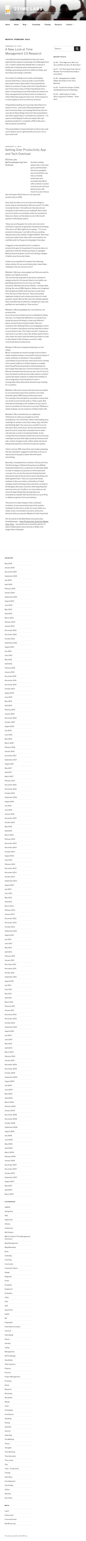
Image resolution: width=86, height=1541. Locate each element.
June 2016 (8, 810)
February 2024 (10, 588)
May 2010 (8, 1044)
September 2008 (11, 1127)
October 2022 (10, 639)
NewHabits (9, 1360)
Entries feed (9, 1515)
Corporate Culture (11, 1268)
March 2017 (9, 776)
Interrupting (9, 1335)
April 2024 (8, 584)
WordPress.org (10, 1523)
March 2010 (9, 1052)
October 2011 (10, 973)
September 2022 (11, 643)
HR (6, 1318)
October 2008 (10, 1123)
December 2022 (10, 630)
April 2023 (8, 613)
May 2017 (8, 768)
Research (58, 24)
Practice (8, 1372)
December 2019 (10, 685)
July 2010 (8, 1035)
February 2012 (10, 956)
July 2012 (8, 939)
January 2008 (10, 1161)
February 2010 (10, 1056)
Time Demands (10, 1456)
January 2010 (10, 1060)
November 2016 (11, 789)
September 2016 (11, 797)
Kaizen (7, 1339)
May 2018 (8, 739)
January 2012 (9, 960)
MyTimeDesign (10, 1356)
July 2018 (8, 730)
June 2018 (8, 735)
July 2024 (8, 580)
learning (7, 1343)
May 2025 (8, 563)
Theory (7, 1444)
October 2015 (10, 822)
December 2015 (10, 818)
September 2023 (11, 597)
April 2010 (8, 1048)
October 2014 (10, 852)
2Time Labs (28, 8)
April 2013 (8, 902)
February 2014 (10, 864)
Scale (7, 1406)
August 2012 (9, 935)
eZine (7, 1297)
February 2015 (10, 839)
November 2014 (11, 847)
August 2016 (9, 801)
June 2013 (8, 893)
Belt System (9, 1232)
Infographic (9, 1322)
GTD (6, 1306)
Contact (69, 24)
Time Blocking (10, 1452)
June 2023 (8, 605)
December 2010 (11, 1014)
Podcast (8, 1368)
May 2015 (8, 826)
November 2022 (11, 634)
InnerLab (8, 1331)
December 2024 (11, 572)
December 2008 (11, 1115)
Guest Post (9, 1310)
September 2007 (11, 1177)
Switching (8, 1435)
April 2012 (8, 952)
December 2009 (11, 1064)
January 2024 (10, 593)
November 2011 (10, 968)
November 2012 (10, 923)
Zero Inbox (8, 1498)
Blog (24, 24)
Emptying (8, 1285)
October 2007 (10, 1173)
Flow (6, 1301)
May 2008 (8, 1144)
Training (47, 24)
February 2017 (10, 781)
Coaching (8, 1260)
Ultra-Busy (8, 1477)
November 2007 (11, 1169)
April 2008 (8, 1148)
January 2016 (9, 814)
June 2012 (8, 943)
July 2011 (8, 985)
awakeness (9, 1228)
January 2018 (9, 751)
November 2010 (11, 1019)
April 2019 (8, 705)
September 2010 (11, 1027)
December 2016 (10, 785)
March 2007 (9, 1194)
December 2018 (10, 718)
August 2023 (9, 601)
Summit (7, 1431)
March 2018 (9, 743)
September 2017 (11, 760)
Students (8, 1427)
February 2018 (10, 747)
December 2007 (11, 1165)
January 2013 (9, 914)
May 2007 (8, 1186)
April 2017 (8, 772)
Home (7, 24)
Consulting (36, 24)
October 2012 (10, 927)
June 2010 (8, 1039)
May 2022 (8, 659)
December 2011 (10, 964)
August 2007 (9, 1181)
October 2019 (10, 689)
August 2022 (9, 647)
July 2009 (8, 1085)
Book (7, 1251)
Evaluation (8, 1293)
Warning (8, 1494)
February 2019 (10, 710)
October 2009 (10, 1073)
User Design (9, 1485)
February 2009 (10, 1106)
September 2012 (11, 931)
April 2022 (8, 664)
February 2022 (10, 668)
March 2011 (9, 1002)
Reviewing (8, 1393)
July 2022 (8, 651)
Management (9, 1352)
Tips (6, 1464)
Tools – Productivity (12, 1469)
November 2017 (10, 756)
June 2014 (8, 860)
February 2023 (10, 622)
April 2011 (8, 998)
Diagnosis (8, 1276)
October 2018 (10, 722)
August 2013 (9, 885)
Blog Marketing (10, 1247)
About (16, 24)
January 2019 (9, 714)
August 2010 (9, 1031)
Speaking (8, 1418)
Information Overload (12, 1327)
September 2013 (11, 881)
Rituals (7, 1402)
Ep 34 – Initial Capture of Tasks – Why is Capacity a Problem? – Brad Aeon (66, 96)
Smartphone (9, 1414)
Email (7, 1281)
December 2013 (10, 868)
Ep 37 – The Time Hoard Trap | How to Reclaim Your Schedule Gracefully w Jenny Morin (67, 71)
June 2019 (8, 697)
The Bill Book (9, 1439)
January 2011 (9, 1010)
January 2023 (10, 626)
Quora (7, 1385)
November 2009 (11, 1069)
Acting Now (9, 1211)
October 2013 (10, 877)
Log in (7, 1511)
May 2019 (8, 701)
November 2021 (10, 680)
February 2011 (10, 1006)
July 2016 (8, 806)
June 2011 (8, 989)
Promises (8, 1381)
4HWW (7, 1207)
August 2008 (9, 1131)
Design (7, 1272)
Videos (7, 1489)
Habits (7, 1314)
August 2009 (9, 1081)
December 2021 (10, 676)
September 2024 (11, 576)
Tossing (7, 1473)
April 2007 (8, 1190)
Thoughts (8, 1448)
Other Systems (10, 1364)
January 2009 (10, 1110)
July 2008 (8, 1135)
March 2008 (9, 1152)
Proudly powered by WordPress (16, 1536)
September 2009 (11, 1077)
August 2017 (9, 764)
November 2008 (11, 1119)
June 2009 (9, 1090)
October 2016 (10, 793)
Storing (7, 1423)
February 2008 (10, 1156)
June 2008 (9, 1140)
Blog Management (11, 1243)
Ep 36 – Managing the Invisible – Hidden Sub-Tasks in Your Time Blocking (65, 80)
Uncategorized (10, 1481)
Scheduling (9, 1410)
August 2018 (9, 726)
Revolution (8, 1397)
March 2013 (9, 906)
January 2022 (9, 672)
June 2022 (8, 655)
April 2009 (8, 1098)
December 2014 (10, 843)
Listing (7, 1347)
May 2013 (8, 897)
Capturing (8, 1256)
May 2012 (8, 948)
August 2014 (9, 856)
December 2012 (10, 918)
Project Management (12, 1377)
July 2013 (8, 889)
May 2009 (8, 1094)
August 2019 (9, 693)
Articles (7, 1224)
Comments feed (10, 1519)
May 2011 (8, 994)
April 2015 (8, 831)
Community (9, 1264)
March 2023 (9, 618)
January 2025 (10, 568)
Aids (6, 1215)
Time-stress (9, 1460)
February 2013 (10, 910)
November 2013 (11, 872)
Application (9, 1220)
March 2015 (9, 835)
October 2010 (10, 1023)
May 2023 (8, 609)
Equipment (9, 1289)
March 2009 (9, 1102)
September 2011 (11, 977)
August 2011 (9, 981)
